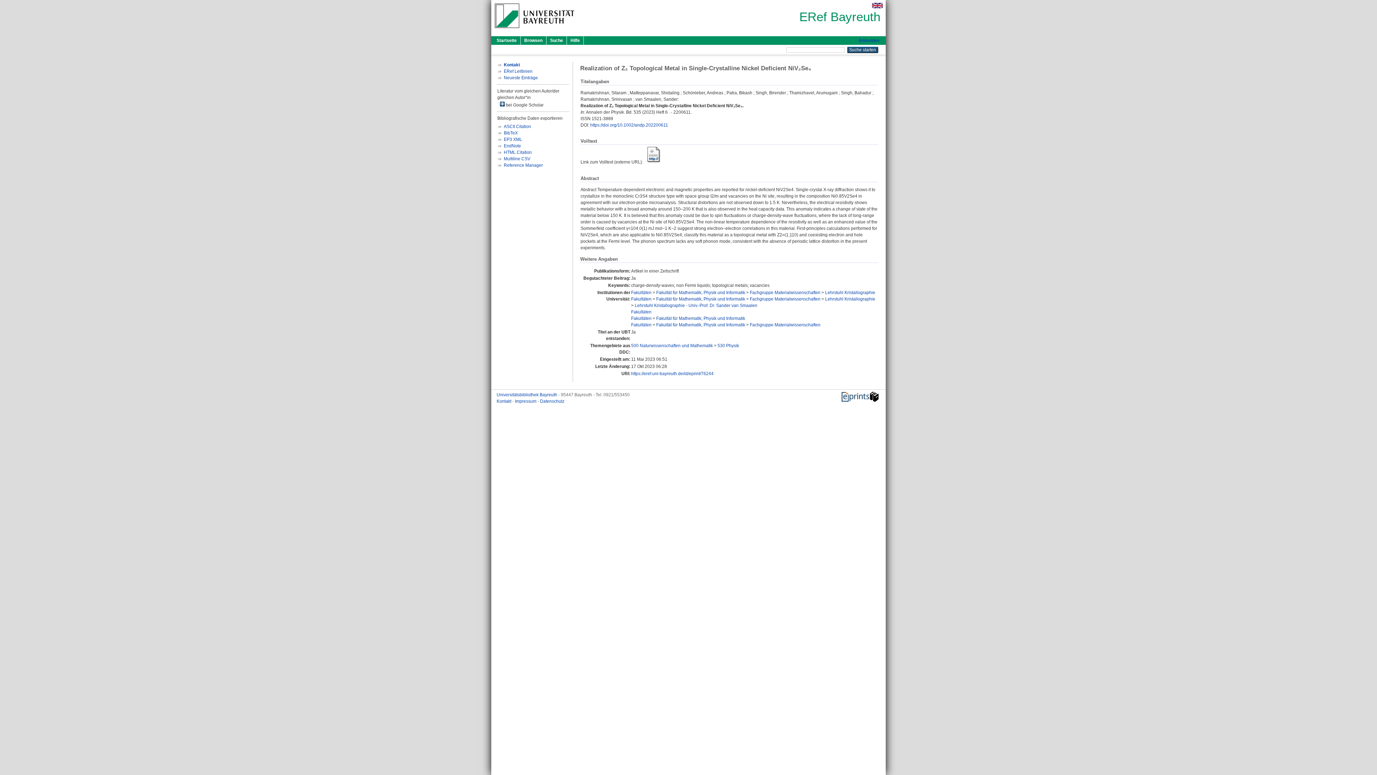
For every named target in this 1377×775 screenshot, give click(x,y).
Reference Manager (523, 165)
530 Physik (728, 345)
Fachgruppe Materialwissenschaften (785, 292)
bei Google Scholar (524, 105)
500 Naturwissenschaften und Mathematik (672, 345)
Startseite (507, 40)
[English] (877, 5)
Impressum (526, 401)
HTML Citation (518, 152)
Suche (556, 40)
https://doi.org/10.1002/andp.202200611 (629, 125)
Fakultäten (641, 292)
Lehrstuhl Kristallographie (850, 292)
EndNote (512, 145)
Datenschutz (552, 401)
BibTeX (511, 133)
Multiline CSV (517, 158)
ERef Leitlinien (518, 71)
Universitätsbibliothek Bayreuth (527, 394)
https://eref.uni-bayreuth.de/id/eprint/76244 (672, 373)
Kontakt (504, 401)
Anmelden (868, 40)
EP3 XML (513, 139)
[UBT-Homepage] (534, 30)
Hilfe (575, 40)
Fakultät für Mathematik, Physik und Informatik (700, 292)
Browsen (533, 40)
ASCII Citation (517, 126)
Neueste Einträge (521, 77)
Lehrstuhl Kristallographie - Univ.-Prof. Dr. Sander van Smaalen (696, 305)
